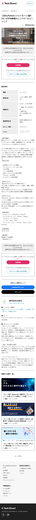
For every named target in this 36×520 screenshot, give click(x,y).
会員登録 (18, 65)
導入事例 (21, 471)
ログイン (30, 3)
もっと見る (18, 456)
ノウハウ (21, 473)
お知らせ (5, 475)
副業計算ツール (7, 493)
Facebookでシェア (18, 287)
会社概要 (5, 470)
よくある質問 (6, 488)
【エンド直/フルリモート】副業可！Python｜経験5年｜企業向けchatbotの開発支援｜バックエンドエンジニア (18, 421)
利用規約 (5, 477)
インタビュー (6, 491)
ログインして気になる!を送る (18, 74)
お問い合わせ (6, 473)
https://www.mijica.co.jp (16, 303)
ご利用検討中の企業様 (25, 468)
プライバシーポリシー (8, 480)
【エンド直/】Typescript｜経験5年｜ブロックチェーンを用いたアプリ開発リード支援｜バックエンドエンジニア (18, 396)
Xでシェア (18, 292)
